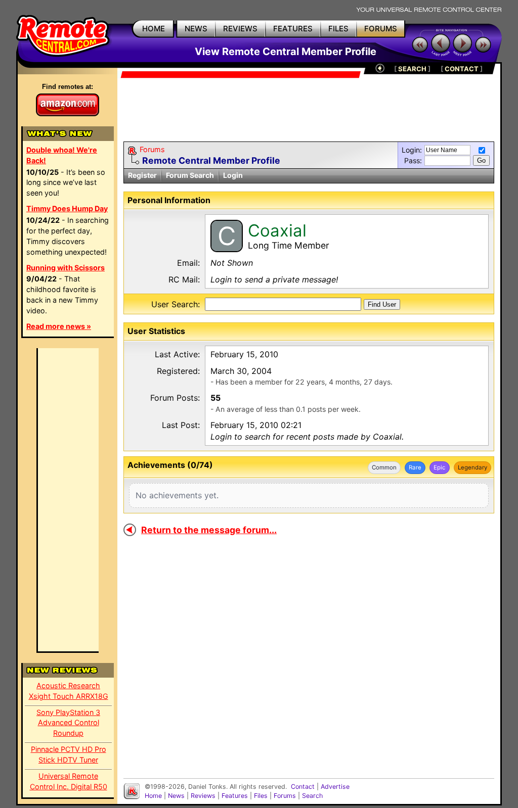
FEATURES (293, 28)
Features (235, 795)
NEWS (196, 28)
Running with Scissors (65, 267)
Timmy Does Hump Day (67, 208)
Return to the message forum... (209, 530)
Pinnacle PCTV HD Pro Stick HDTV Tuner (68, 754)
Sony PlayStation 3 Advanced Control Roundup (68, 723)
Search (312, 795)
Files (261, 795)
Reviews (203, 795)
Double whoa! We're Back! (61, 155)
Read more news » (58, 326)
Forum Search (190, 175)
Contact (303, 786)
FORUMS (380, 28)
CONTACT (462, 69)
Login (233, 175)
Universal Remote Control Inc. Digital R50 (68, 781)
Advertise (335, 786)
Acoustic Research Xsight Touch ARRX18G (68, 690)
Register (142, 175)
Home (153, 795)
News (176, 795)
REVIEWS (240, 28)
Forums (152, 149)
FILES (338, 28)
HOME (153, 28)
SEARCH (412, 69)
